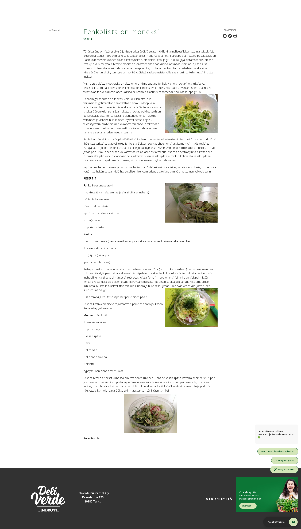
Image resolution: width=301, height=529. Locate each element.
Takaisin (56, 30)
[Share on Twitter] (230, 35)
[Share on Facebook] (225, 35)
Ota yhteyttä (219, 499)
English (290, 3)
